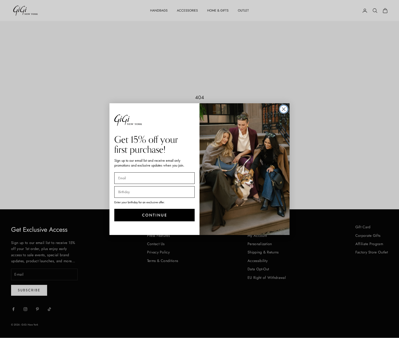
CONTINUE (154, 215)
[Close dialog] (284, 109)
